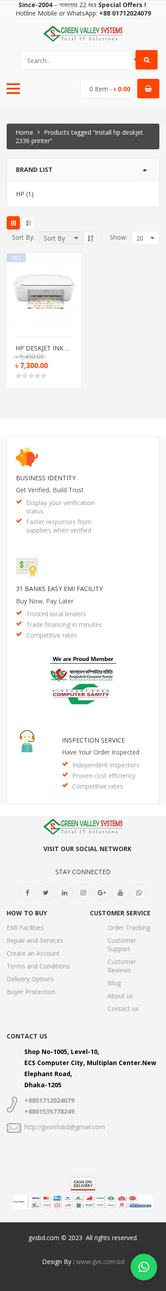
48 (117, 316)
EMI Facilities (25, 927)
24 (117, 306)
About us (120, 996)
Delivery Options (30, 979)
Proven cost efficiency (103, 775)
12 (117, 286)
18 (117, 296)
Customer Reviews (122, 965)
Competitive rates (51, 635)
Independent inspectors (105, 765)
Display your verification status (60, 506)
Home (24, 132)
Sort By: (23, 237)
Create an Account (33, 953)
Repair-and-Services (35, 940)
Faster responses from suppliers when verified (59, 525)
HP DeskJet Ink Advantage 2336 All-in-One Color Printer (43, 348)
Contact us (123, 1008)
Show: (118, 237)
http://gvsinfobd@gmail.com (64, 1127)
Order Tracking (129, 927)
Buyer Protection (31, 992)
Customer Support (122, 944)
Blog (114, 983)
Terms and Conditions (38, 966)
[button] (144, 1267)
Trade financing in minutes (64, 624)
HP (20, 194)
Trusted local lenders (56, 614)
